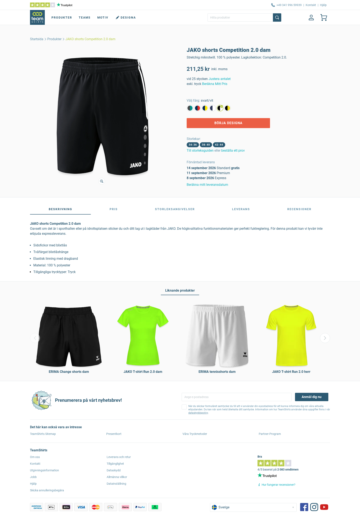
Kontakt (311, 5)
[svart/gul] (227, 108)
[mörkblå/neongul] (205, 108)
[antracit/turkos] (190, 108)
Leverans (241, 209)
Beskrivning (60, 209)
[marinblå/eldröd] (197, 108)
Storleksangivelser (175, 209)
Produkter (61, 17)
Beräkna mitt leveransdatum (207, 185)
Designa (128, 17)
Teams (85, 17)
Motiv (102, 17)
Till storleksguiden (200, 150)
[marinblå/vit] (212, 108)
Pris (114, 209)
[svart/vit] (220, 108)
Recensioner (299, 209)
